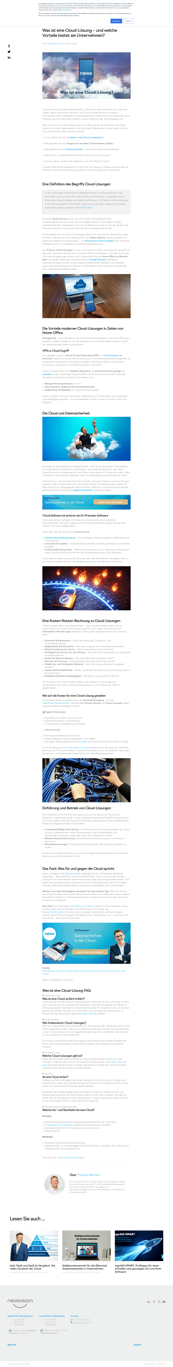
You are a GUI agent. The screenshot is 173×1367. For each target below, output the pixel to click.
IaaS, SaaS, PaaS (114, 1062)
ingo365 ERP (19, 1320)
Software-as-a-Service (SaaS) (99, 241)
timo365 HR (50, 1322)
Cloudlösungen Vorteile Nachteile (61, 1107)
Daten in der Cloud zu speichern (86, 138)
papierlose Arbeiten (83, 490)
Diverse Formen (52, 1053)
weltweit (46, 374)
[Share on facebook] (9, 47)
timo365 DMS (51, 1325)
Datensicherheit (74, 149)
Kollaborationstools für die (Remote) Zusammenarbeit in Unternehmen (84, 1267)
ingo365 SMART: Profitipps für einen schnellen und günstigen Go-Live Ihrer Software (138, 1268)
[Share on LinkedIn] (9, 59)
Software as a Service (84, 906)
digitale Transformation (53, 912)
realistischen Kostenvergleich (56, 703)
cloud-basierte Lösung (77, 748)
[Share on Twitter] (9, 53)
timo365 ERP (50, 1320)
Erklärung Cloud (52, 996)
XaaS (44, 1065)
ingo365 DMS (19, 1325)
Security (49, 1074)
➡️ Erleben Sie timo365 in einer (53, 1332)
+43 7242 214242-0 (82, 1320)
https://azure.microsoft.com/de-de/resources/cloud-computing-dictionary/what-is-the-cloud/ (84, 972)
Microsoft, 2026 (84, 208)
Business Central (87, 1014)
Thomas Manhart (53, 44)
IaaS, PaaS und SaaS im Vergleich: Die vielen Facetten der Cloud (32, 1267)
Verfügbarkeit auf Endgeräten (59, 1125)
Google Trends (97, 260)
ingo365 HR (19, 1322)
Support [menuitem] (138, 1345)
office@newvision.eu (82, 1323)
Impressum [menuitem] (161, 1364)
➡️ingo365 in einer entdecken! (22, 1332)
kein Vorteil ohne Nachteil (70, 1158)
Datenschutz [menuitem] (148, 1364)
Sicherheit (82, 742)
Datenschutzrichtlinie (64, 10)
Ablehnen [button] (129, 21)
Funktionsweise (52, 1020)
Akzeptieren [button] (116, 21)
